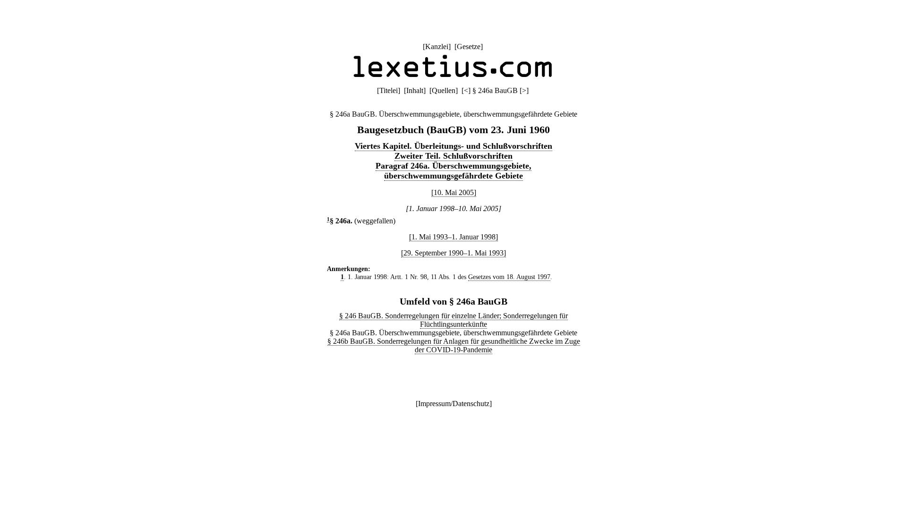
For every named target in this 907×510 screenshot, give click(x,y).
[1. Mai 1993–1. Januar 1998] (453, 237)
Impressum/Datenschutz (453, 404)
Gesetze (468, 46)
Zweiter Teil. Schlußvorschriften (453, 156)
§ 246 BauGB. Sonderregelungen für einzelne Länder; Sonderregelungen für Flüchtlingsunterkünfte (453, 320)
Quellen (443, 90)
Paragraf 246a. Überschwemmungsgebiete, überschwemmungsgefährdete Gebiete (453, 170)
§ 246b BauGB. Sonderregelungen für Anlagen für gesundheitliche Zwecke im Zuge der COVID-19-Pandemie (453, 345)
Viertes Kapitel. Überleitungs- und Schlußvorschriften (453, 146)
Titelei (388, 90)
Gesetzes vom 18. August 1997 (509, 276)
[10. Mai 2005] (453, 192)
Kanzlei (436, 46)
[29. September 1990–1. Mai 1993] (453, 253)
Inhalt (414, 90)
